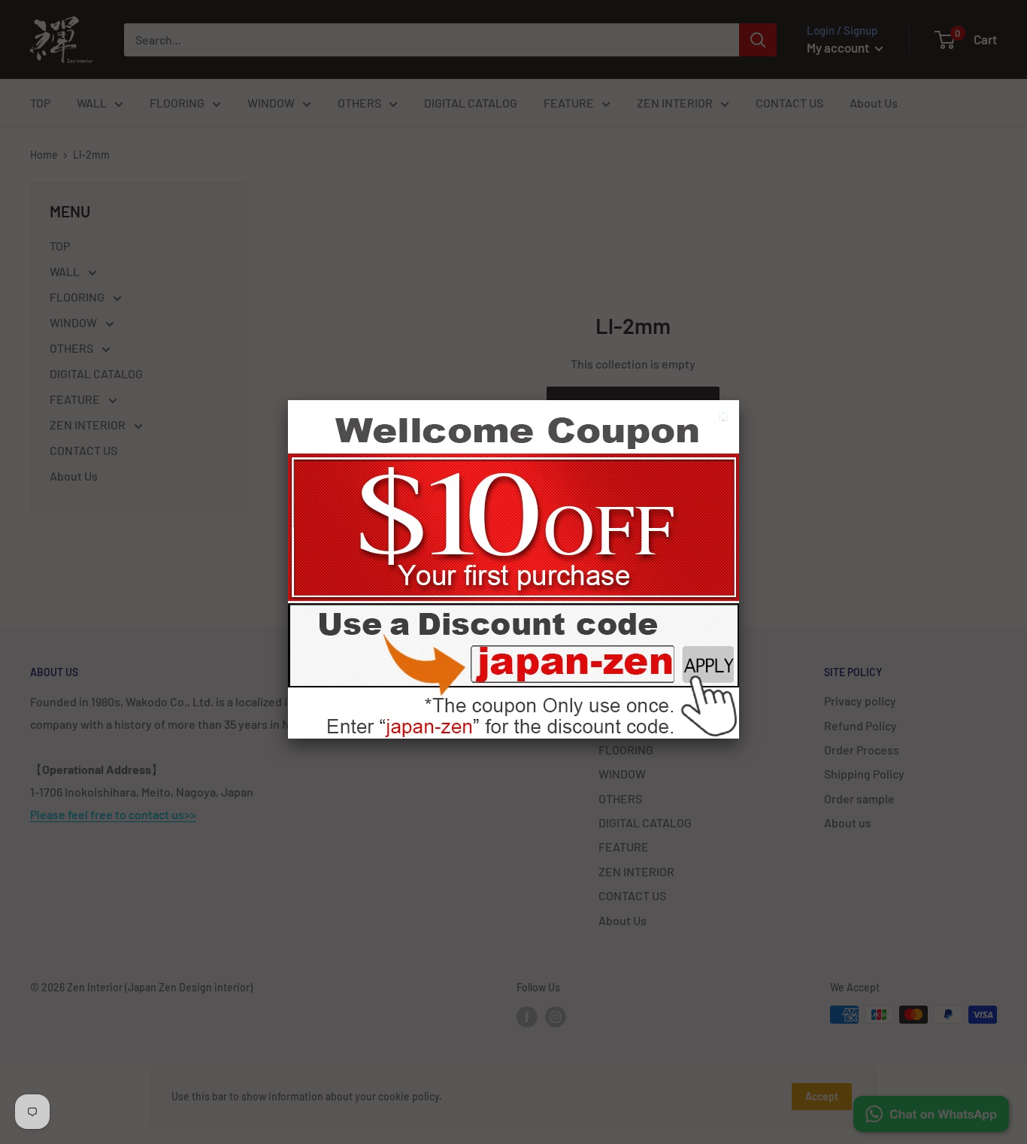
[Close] (725, 418)
